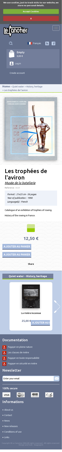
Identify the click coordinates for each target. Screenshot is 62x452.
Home (6, 86)
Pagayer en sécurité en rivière (22, 363)
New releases (11, 426)
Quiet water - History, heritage (28, 276)
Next (57, 306)
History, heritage (34, 86)
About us (8, 410)
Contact (8, 415)
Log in (18, 63)
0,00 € (20, 56)
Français (37, 43)
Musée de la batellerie (20, 183)
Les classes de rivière (18, 352)
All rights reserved (51, 443)
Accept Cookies (31, 11)
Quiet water (18, 86)
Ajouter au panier (17, 246)
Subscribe (56, 378)
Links (6, 437)
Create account (17, 73)
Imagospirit (38, 445)
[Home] (16, 30)
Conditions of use (13, 432)
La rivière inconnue (31, 313)
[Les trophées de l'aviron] (31, 128)
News (7, 420)
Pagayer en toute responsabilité (23, 358)
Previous (5, 306)
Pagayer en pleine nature (20, 347)
